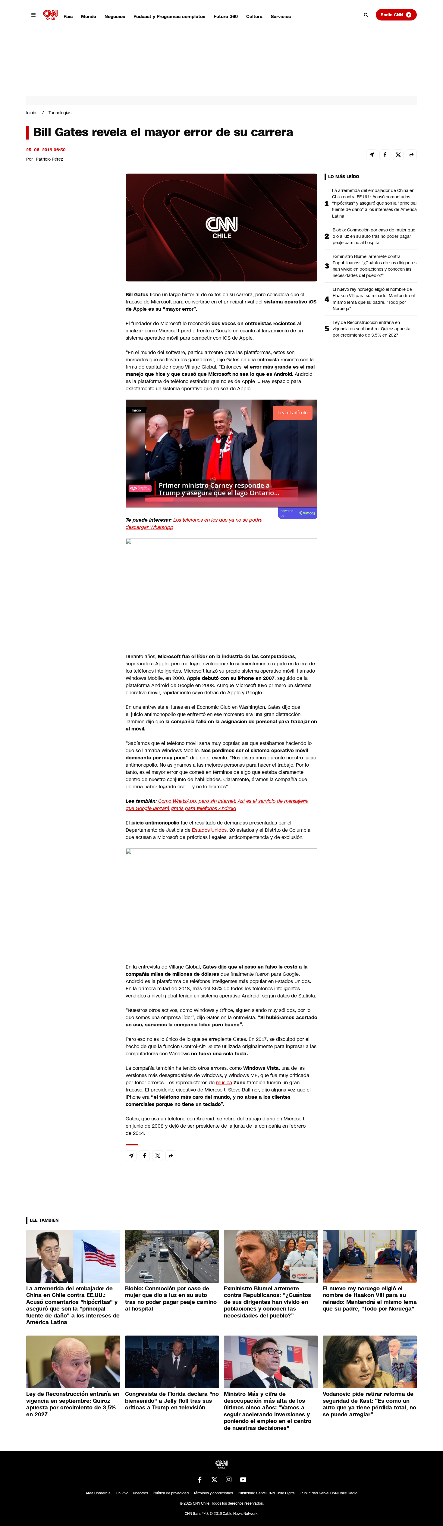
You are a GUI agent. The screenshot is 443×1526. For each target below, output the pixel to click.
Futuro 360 (226, 16)
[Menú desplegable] (33, 15)
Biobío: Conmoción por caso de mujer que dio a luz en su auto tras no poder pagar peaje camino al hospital (374, 236)
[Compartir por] (411, 154)
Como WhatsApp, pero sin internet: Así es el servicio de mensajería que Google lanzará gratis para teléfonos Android (217, 805)
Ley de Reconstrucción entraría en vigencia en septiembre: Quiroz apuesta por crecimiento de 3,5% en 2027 (371, 328)
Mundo (88, 16)
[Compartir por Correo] (371, 154)
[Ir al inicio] (50, 15)
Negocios (115, 16)
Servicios (281, 16)
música (224, 1082)
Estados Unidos (209, 830)
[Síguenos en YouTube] (243, 1479)
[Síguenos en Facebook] (200, 1479)
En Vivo (122, 1493)
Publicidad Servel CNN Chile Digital (267, 1493)
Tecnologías (60, 113)
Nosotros (140, 1493)
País (68, 16)
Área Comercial (99, 1493)
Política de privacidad (171, 1493)
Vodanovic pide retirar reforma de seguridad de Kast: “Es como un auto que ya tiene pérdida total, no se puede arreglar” (369, 1404)
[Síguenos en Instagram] (229, 1479)
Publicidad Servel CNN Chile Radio (328, 1493)
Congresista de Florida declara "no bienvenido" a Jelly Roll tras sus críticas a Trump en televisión (172, 1400)
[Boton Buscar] (366, 15)
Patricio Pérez (49, 159)
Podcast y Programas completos (169, 16)
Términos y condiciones (213, 1493)
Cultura (254, 16)
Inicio (31, 113)
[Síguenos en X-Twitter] (214, 1479)
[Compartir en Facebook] (384, 154)
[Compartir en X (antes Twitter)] (398, 154)
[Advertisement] (71, 519)
